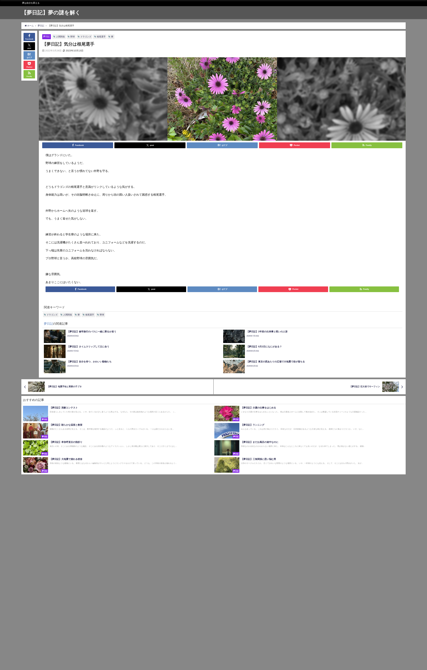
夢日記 (46, 36)
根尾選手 (101, 37)
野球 (72, 37)
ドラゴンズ (85, 37)
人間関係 (60, 37)
